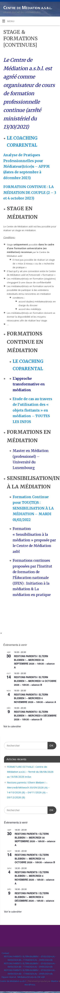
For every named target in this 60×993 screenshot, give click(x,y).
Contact (5, 953)
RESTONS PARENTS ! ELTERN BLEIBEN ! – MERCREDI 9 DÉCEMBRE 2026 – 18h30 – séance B (35, 715)
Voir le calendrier (12, 726)
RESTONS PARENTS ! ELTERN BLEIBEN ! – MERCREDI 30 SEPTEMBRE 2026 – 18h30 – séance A (34, 661)
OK (51, 745)
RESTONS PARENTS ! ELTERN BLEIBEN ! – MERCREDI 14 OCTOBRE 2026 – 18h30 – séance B (35, 680)
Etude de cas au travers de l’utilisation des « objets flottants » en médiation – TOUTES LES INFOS (32, 410)
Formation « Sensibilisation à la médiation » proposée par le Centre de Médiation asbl (34, 540)
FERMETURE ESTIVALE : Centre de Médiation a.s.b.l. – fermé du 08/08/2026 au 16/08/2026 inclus (30, 771)
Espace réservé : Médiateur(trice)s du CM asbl (23, 977)
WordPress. (30, 984)
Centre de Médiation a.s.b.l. (27, 7)
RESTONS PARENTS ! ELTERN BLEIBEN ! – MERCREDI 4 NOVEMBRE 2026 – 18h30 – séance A (35, 698)
